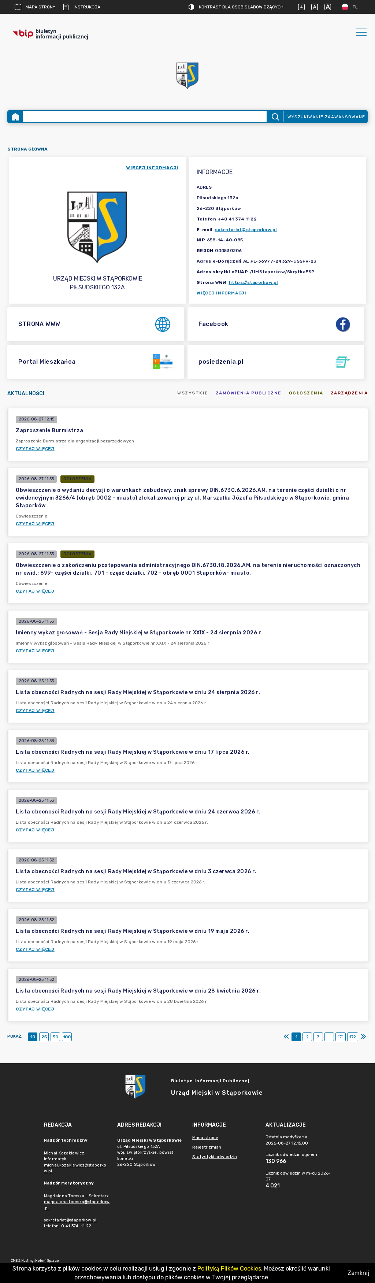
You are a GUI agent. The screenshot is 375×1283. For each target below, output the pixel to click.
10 (32, 1036)
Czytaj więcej (35, 448)
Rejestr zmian (206, 1147)
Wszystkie (192, 393)
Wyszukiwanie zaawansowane (326, 116)
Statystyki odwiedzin (214, 1156)
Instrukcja (87, 7)
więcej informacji (152, 167)
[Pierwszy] (286, 1036)
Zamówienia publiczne (249, 393)
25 (44, 1036)
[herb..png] (187, 73)
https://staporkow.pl (253, 282)
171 (341, 1036)
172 (352, 1036)
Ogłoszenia (306, 393)
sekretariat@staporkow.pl (246, 229)
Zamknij (359, 1272)
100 (67, 1036)
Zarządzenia (349, 393)
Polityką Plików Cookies (229, 1268)
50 (55, 1036)
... (329, 1036)
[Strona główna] (15, 116)
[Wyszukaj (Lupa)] (275, 116)
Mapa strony (40, 7)
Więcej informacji (221, 293)
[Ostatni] (363, 1036)
